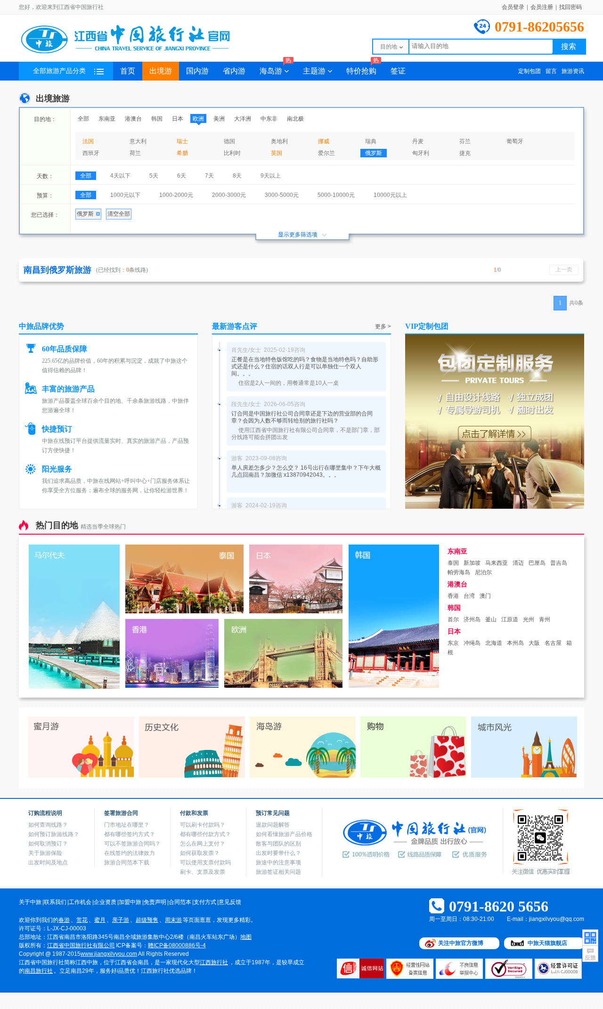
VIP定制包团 (426, 326)
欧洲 (198, 118)
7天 (209, 175)
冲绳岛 (472, 643)
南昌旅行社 (38, 971)
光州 (528, 619)
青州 (544, 619)
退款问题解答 (273, 825)
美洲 (219, 118)
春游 (64, 920)
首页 (127, 71)
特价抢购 (362, 68)
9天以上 (271, 175)
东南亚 (106, 118)
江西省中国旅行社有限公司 (81, 945)
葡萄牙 (514, 141)
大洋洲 (242, 118)
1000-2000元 (176, 195)
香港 (453, 596)
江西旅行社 (214, 962)
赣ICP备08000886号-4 (177, 945)
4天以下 (120, 175)
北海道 (493, 643)
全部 (83, 118)
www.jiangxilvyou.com (109, 954)
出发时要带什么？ (278, 853)
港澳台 (133, 118)
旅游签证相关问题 (278, 872)
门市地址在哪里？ (126, 825)
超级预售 (147, 920)
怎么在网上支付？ (202, 843)
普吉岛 (558, 563)
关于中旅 (30, 902)
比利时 (232, 153)
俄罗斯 (373, 153)
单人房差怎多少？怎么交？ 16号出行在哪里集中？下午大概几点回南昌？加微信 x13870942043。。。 (306, 471)
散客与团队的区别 (278, 843)
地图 (246, 937)
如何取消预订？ (48, 843)
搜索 (568, 46)
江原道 (509, 619)
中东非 (269, 118)
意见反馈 (230, 902)
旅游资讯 (573, 71)
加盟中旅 (130, 902)
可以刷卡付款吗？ (202, 825)
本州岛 (515, 643)
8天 (237, 175)
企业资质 (105, 902)
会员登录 (513, 7)
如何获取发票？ (200, 853)
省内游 (234, 71)
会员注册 (541, 7)
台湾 (469, 596)
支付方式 (205, 902)
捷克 (465, 153)
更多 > (383, 326)
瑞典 (370, 141)
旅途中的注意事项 (278, 862)
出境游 (160, 71)
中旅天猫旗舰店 (547, 943)
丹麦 (418, 141)
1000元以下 (125, 195)
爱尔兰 (326, 153)
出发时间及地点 (48, 862)
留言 (551, 71)
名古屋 (553, 643)
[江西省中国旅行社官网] (136, 52)
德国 (229, 141)
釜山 (491, 619)
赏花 (82, 920)
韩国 (157, 118)
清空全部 (118, 214)
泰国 (453, 563)
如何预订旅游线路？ (53, 834)
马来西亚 (496, 563)
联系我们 (55, 902)
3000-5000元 (282, 195)
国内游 (197, 71)
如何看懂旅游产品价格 (284, 834)
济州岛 (472, 619)
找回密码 (570, 7)
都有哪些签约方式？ (129, 834)
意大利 (138, 141)
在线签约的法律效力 (129, 853)
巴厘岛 (537, 563)
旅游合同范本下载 (126, 862)
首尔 (453, 619)
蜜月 (100, 920)
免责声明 (155, 902)
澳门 (485, 596)
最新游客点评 (234, 326)
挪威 (323, 141)
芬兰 (465, 141)
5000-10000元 (336, 195)
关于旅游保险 (45, 853)
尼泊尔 (483, 572)
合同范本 (180, 902)
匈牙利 (420, 153)
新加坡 (472, 563)
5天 (153, 175)
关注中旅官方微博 (460, 943)
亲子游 (120, 920)
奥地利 (279, 141)
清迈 (518, 563)
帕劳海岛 (459, 572)
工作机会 (80, 902)
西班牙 (90, 153)
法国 (88, 141)
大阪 (534, 643)
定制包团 (529, 71)
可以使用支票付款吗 (205, 862)
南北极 (295, 118)
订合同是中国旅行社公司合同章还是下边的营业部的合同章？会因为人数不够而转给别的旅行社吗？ (302, 417)
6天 (181, 175)
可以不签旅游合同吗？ (132, 843)
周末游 (173, 920)
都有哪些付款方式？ (205, 834)
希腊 (182, 153)
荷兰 (135, 153)
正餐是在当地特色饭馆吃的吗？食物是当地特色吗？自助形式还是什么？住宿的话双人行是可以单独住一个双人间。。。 (304, 366)
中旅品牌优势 (41, 326)
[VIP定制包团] (494, 507)
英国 (276, 153)
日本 (177, 118)
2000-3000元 (229, 195)
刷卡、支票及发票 (202, 872)
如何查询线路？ (48, 825)
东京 (453, 643)
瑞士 (182, 141)
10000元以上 (390, 195)
